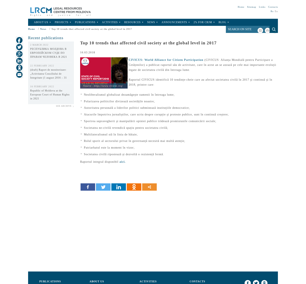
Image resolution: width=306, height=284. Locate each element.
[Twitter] (103, 187)
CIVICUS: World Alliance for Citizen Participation (166, 59)
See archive (64, 106)
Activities (110, 22)
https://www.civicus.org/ (108, 85)
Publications (85, 22)
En (276, 11)
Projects (61, 22)
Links (262, 7)
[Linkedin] (118, 187)
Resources (132, 22)
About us (97, 281)
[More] (149, 187)
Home (241, 7)
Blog (222, 22)
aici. (122, 161)
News (151, 22)
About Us (41, 22)
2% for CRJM (203, 22)
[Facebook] (88, 187)
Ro (272, 11)
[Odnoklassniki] (134, 187)
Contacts (273, 7)
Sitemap (251, 7)
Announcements (174, 22)
